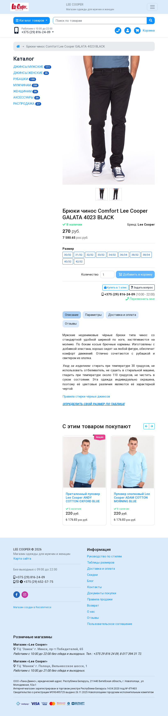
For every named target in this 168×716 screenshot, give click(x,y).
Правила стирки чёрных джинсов (86, 396)
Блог (90, 581)
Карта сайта (22, 558)
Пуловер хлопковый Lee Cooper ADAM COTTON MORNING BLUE (132, 497)
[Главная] (18, 46)
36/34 (123, 254)
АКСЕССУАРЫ (26, 97)
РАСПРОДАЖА (26, 103)
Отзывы (93, 618)
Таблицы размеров (100, 562)
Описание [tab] (71, 315)
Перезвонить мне (142, 299)
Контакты (94, 587)
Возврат (93, 605)
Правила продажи (99, 599)
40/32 (67, 261)
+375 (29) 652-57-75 (38, 582)
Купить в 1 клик (116, 287)
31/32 (78, 254)
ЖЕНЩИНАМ (25, 91)
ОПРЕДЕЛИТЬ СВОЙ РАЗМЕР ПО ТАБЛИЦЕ (93, 404)
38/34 (146, 254)
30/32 (67, 254)
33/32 (101, 254)
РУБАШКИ (24, 79)
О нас (91, 611)
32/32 (90, 254)
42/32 (79, 261)
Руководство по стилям (104, 556)
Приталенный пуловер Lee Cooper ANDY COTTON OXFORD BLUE (83, 497)
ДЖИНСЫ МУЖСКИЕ (31, 67)
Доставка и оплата (101, 568)
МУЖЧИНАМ (25, 85)
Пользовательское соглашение (109, 624)
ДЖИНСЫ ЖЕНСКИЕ (30, 73)
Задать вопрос (143, 287)
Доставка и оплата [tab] (122, 315)
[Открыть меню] (152, 7)
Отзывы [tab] (71, 323)
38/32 (135, 254)
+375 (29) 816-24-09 (30, 577)
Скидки (92, 575)
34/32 (112, 254)
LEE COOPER (22, 549)
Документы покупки (101, 593)
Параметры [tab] (93, 315)
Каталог (23, 59)
